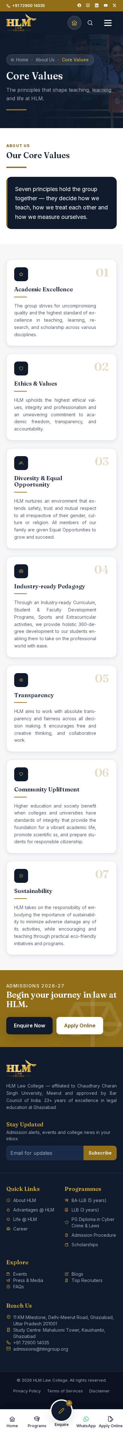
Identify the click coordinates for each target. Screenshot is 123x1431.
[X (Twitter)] (114, 6)
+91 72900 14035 (28, 5)
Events (20, 1274)
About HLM (24, 1200)
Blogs (77, 1274)
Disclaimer (99, 1390)
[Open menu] (108, 22)
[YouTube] (105, 6)
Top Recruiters (87, 1280)
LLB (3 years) (85, 1209)
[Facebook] (79, 6)
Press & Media (28, 1280)
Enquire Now (29, 1025)
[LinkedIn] (97, 6)
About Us (45, 59)
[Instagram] (88, 6)
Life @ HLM (25, 1219)
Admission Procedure (94, 1235)
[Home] (74, 23)
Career (20, 1228)
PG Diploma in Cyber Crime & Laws (93, 1222)
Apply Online (80, 1025)
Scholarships (85, 1244)
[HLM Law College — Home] (21, 23)
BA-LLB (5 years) (89, 1200)
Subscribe (100, 1152)
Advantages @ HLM (33, 1209)
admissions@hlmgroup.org (40, 1349)
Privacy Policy (27, 1390)
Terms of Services (65, 1390)
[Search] (90, 22)
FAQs (18, 1286)
